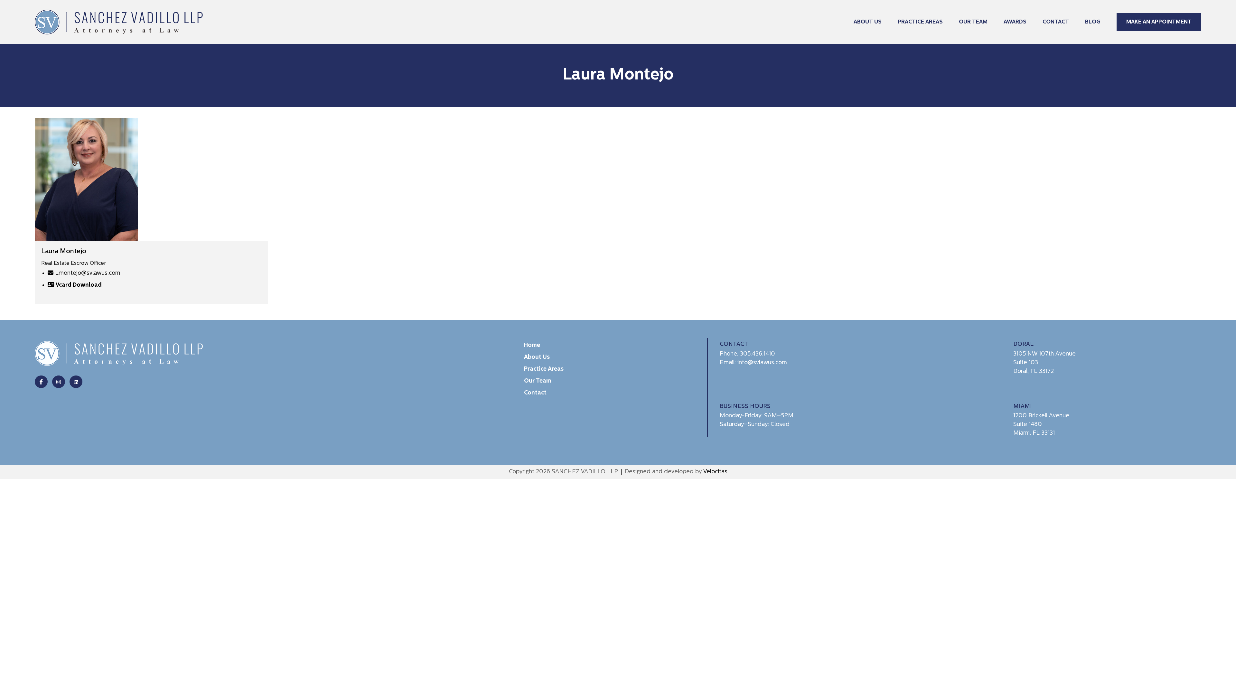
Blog (1092, 22)
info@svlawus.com (762, 363)
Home (532, 345)
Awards (1015, 22)
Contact (1056, 22)
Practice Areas (920, 22)
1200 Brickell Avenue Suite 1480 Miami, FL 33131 (1041, 424)
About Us (868, 22)
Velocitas (715, 472)
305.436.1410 (757, 354)
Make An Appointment (1159, 22)
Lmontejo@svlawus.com (87, 273)
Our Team (973, 22)
